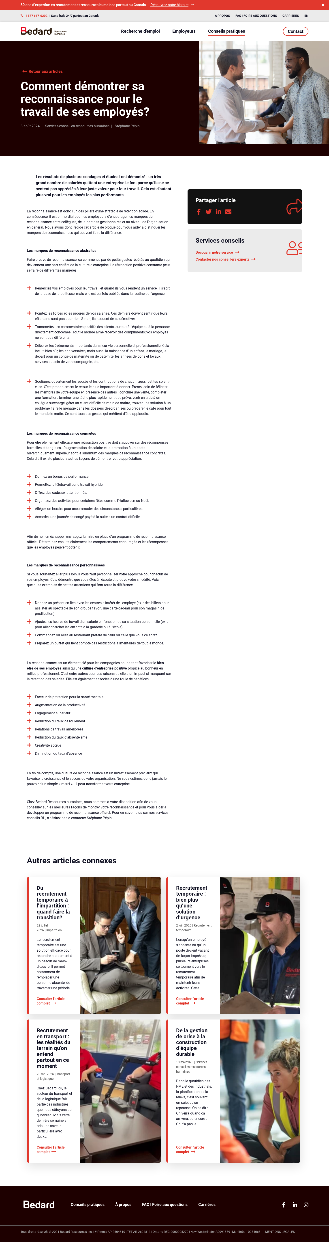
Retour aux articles (46, 71)
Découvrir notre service (214, 252)
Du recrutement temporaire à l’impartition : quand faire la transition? (53, 903)
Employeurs (184, 31)
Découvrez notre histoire (169, 5)
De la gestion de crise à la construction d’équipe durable (191, 1042)
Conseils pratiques (226, 31)
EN (306, 15)
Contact (295, 31)
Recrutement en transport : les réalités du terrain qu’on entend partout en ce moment (53, 1048)
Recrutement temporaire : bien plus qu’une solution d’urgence (191, 903)
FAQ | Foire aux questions (256, 15)
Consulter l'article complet (51, 1001)
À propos (222, 15)
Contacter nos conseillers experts (222, 259)
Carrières (290, 15)
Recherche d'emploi (140, 31)
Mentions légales (280, 1231)
